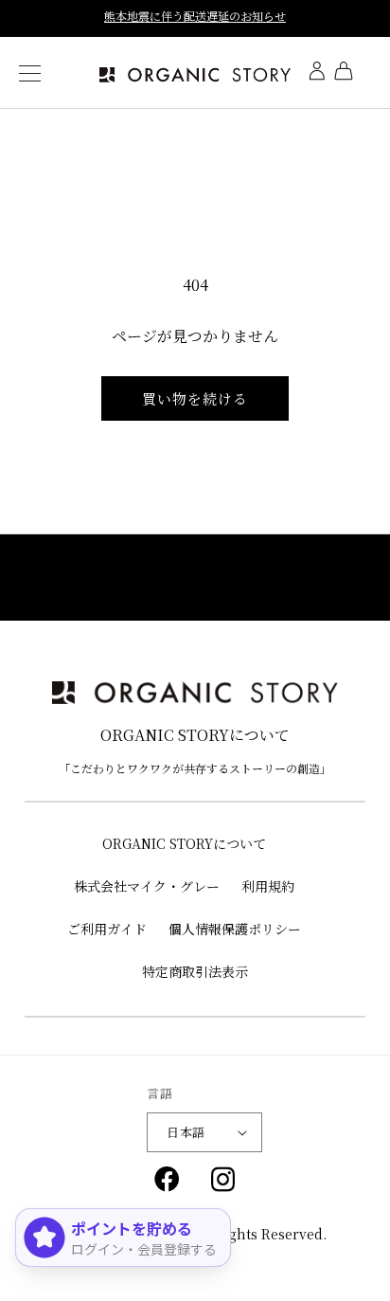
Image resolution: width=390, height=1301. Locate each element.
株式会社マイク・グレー (147, 885)
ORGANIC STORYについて (184, 843)
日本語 (185, 1132)
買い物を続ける (195, 398)
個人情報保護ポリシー (234, 928)
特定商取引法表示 (195, 971)
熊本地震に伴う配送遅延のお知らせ (195, 16)
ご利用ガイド (107, 928)
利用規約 (267, 885)
